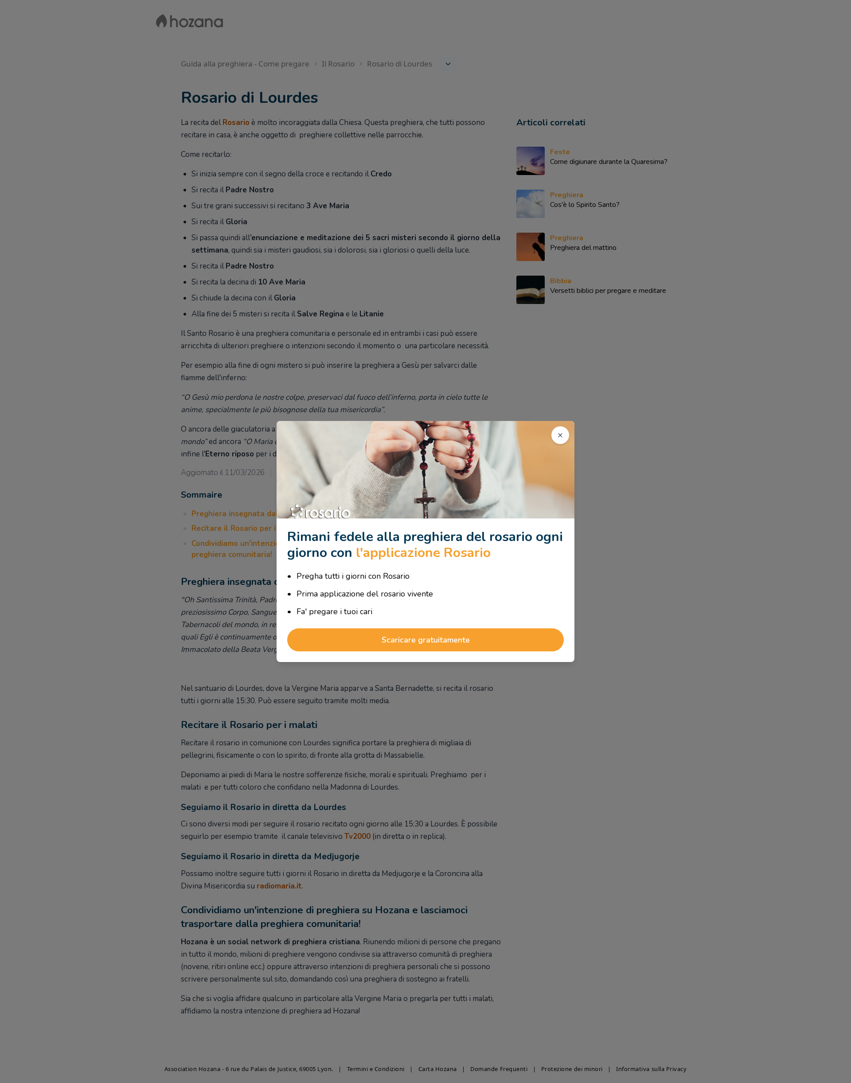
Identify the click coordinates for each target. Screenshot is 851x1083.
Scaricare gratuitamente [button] (426, 640)
